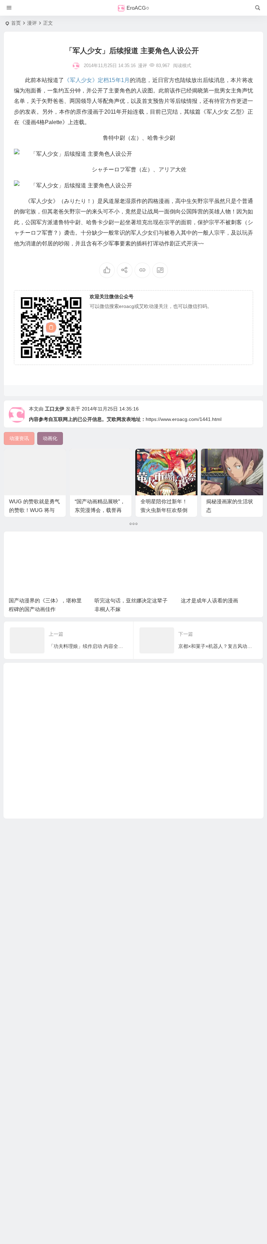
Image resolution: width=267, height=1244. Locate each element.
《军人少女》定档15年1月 (97, 80)
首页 (16, 23)
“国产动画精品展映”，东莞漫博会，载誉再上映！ (100, 510)
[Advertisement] (133, 741)
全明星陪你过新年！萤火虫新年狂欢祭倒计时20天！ (163, 510)
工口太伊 (54, 409)
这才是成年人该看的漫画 (209, 600)
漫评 (32, 23)
